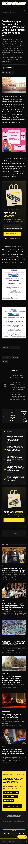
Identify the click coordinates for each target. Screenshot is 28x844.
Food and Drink (6, 710)
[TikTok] (8, 833)
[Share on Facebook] (3, 72)
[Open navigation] (24, 3)
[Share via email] (9, 72)
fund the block (22, 836)
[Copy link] (13, 72)
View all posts (13, 403)
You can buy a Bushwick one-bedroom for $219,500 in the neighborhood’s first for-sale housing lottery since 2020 (12, 679)
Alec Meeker (14, 370)
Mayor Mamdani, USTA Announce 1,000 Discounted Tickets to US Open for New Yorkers (13, 643)
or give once (14, 524)
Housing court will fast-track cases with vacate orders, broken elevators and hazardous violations (14, 570)
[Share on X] (6, 72)
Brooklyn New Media (15, 824)
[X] (12, 833)
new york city (15, 347)
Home (3, 10)
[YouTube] (23, 833)
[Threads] (15, 833)
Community (5, 673)
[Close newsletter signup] (26, 841)
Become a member (12, 234)
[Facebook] (19, 833)
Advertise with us (13, 806)
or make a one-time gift (14, 238)
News (8, 10)
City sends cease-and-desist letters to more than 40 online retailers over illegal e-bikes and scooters (13, 752)
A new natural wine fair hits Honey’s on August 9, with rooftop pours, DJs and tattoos (13, 716)
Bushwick (5, 347)
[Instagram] (4, 833)
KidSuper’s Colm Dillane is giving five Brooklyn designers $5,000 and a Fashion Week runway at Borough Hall (13, 606)
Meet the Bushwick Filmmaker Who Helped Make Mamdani (14, 829)
